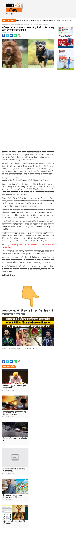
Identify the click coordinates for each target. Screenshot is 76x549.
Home (3, 24)
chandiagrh (6, 355)
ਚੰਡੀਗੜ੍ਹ (8, 24)
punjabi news (6, 359)
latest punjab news (31, 357)
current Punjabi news (9, 357)
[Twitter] (7, 36)
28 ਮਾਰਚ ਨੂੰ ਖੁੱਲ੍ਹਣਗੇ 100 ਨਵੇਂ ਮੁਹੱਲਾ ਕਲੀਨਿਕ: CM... (14, 387)
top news (13, 359)
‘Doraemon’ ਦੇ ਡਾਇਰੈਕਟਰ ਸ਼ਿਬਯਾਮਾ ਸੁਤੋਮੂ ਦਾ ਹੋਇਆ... (12, 496)
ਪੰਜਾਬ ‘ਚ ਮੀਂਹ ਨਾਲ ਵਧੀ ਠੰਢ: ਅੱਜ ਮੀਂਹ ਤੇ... (15, 439)
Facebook (22, 349)
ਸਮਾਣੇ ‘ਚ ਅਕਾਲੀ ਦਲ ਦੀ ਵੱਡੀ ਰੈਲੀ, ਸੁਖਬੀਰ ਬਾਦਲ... (14, 470)
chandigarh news (16, 355)
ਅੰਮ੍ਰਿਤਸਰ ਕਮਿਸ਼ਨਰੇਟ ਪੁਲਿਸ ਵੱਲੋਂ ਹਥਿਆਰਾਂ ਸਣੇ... (14, 522)
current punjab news (39, 355)
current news (26, 355)
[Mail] (11, 36)
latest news (21, 357)
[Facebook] (3, 36)
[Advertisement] (28, 84)
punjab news (42, 357)
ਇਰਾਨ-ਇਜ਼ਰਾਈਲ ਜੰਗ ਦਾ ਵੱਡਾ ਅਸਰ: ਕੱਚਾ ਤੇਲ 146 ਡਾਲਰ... (15, 413)
